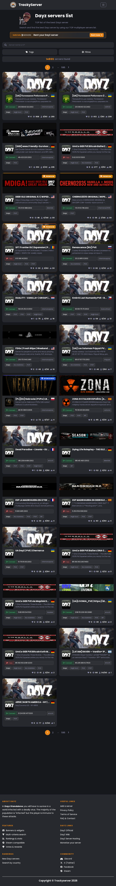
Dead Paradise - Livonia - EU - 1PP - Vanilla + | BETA (43, 449)
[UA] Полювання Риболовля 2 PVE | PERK (94, 95)
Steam (67, 871)
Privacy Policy (67, 810)
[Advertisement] (58, 766)
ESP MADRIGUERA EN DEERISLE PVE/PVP (93, 500)
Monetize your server (70, 842)
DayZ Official (66, 830)
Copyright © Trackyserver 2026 (58, 880)
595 (63, 67)
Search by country (11, 862)
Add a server (66, 806)
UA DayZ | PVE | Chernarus (29, 550)
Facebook (68, 866)
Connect (11, 107)
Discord (68, 858)
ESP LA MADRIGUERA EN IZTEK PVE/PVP (36, 500)
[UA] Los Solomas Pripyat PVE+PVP (91, 348)
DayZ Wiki (65, 834)
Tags (31, 52)
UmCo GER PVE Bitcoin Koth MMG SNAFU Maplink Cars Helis (48, 651)
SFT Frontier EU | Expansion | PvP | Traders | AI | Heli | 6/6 (46, 247)
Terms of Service (68, 814)
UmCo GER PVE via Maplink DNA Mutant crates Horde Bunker (49, 601)
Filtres (88, 52)
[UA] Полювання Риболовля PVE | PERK (36, 95)
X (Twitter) (69, 862)
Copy (67, 157)
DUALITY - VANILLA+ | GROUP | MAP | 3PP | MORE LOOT (44, 297)
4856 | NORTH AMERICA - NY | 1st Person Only (40, 702)
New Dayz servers (10, 858)
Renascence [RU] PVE (84, 247)
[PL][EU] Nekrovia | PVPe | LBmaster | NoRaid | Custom (45, 398)
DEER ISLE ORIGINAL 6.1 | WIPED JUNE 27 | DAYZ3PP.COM (45, 196)
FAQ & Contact (67, 818)
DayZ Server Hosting (70, 838)
